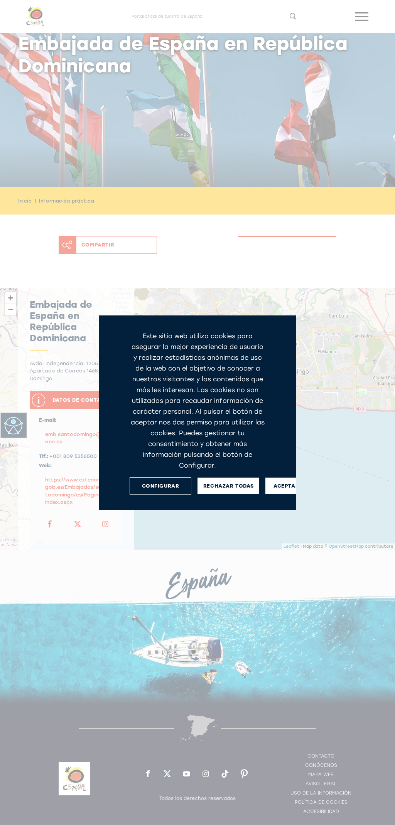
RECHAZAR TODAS (228, 485)
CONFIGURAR (160, 485)
